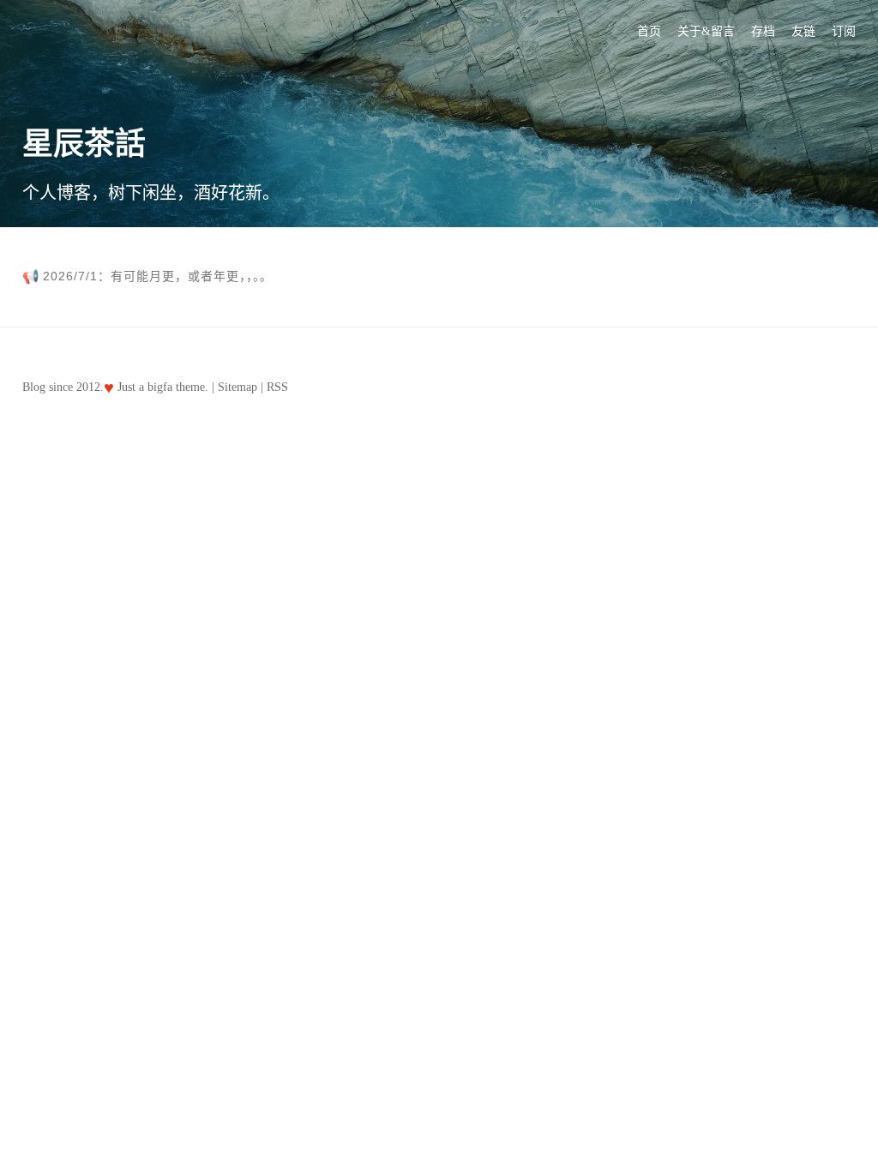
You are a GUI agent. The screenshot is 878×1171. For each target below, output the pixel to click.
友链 (803, 31)
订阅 (844, 31)
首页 (649, 31)
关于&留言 (706, 31)
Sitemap (237, 387)
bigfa (159, 387)
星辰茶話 (84, 144)
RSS (277, 387)
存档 (763, 31)
